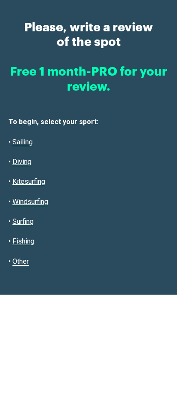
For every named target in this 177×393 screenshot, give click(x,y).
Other (20, 261)
